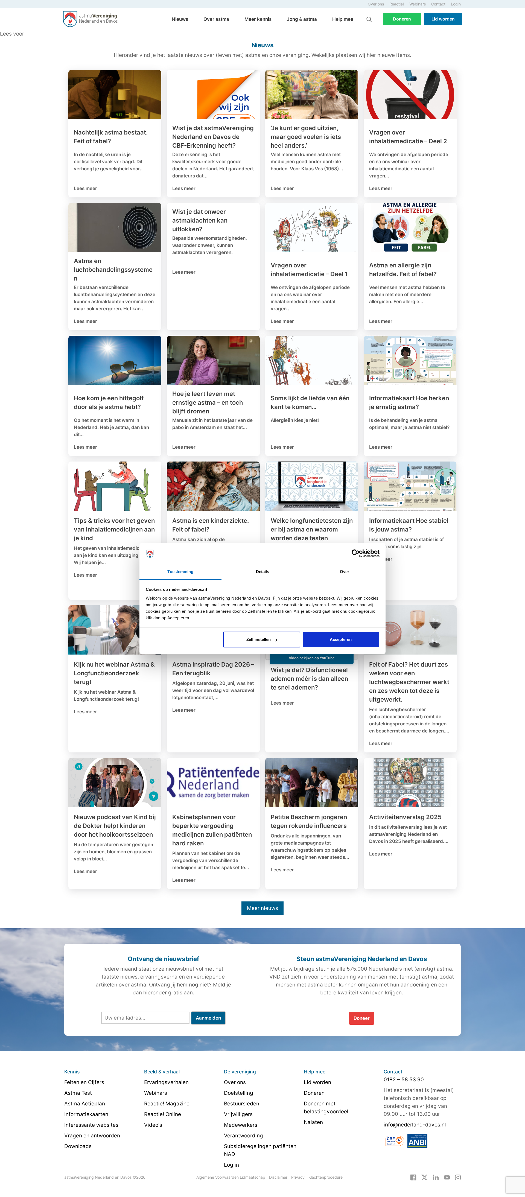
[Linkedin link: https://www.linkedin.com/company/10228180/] (436, 1177)
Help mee (342, 19)
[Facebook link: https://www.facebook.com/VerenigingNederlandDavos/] (413, 1177)
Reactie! (396, 4)
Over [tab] (344, 571)
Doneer (362, 1018)
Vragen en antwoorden (92, 1135)
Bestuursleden (241, 1103)
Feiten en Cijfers (84, 1082)
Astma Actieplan (84, 1103)
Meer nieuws (262, 908)
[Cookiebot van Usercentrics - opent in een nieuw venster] (356, 554)
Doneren (402, 19)
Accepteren (341, 639)
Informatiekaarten (86, 1114)
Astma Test (78, 1093)
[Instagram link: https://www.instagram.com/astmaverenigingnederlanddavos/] (458, 1177)
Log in (231, 1165)
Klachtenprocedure (325, 1177)
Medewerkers (240, 1125)
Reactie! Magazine (166, 1103)
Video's (153, 1125)
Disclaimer (278, 1177)
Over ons (376, 4)
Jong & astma (302, 19)
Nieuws (180, 19)
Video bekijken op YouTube (312, 658)
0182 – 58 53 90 (404, 1079)
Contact (438, 4)
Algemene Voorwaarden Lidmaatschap (230, 1177)
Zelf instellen (258, 639)
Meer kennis (258, 19)
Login (456, 4)
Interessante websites (91, 1125)
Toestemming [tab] (180, 571)
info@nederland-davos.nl (415, 1125)
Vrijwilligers (238, 1114)
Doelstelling (238, 1093)
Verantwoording (243, 1135)
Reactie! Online (162, 1114)
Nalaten (313, 1122)
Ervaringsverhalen (166, 1082)
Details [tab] (262, 571)
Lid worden (443, 19)
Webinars (417, 4)
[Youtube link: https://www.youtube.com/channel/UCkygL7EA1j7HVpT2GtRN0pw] (447, 1177)
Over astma (216, 19)
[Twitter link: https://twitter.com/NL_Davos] (424, 1177)
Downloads (78, 1146)
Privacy (298, 1177)
